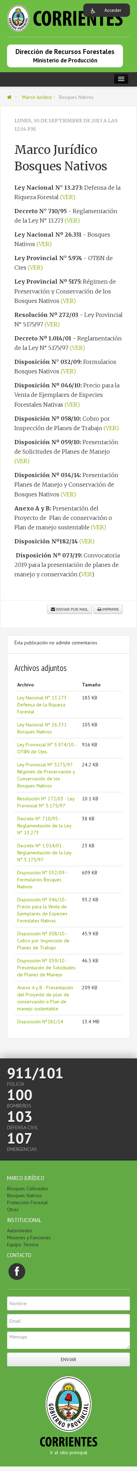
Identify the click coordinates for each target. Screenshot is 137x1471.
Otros (13, 1209)
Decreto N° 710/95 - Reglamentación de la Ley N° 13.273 (44, 825)
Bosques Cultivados (27, 1188)
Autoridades (19, 1230)
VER (86, 574)
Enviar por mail (71, 609)
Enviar (68, 1359)
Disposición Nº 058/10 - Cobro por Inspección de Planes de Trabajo (43, 940)
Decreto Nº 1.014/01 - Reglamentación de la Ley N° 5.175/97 (44, 852)
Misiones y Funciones (29, 1237)
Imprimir (110, 609)
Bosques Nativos (24, 1195)
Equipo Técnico (23, 1244)
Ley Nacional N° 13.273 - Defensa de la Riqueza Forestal (43, 704)
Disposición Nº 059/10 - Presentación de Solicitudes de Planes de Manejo (46, 967)
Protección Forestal (27, 1202)
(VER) (67, 197)
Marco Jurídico (37, 97)
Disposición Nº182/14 (40, 1021)
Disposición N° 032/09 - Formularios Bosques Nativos (42, 879)
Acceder (113, 10)
